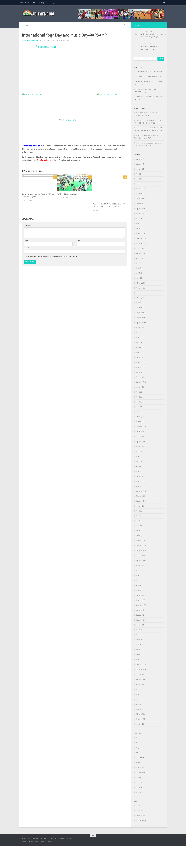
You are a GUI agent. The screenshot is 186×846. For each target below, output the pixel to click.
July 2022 (139, 263)
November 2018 (141, 372)
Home (34, 3)
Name (26, 240)
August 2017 (140, 446)
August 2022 (140, 258)
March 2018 (139, 412)
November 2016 (141, 491)
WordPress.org (141, 820)
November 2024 (141, 159)
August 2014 (140, 625)
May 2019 (139, 342)
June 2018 (139, 397)
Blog (137, 747)
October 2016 (140, 496)
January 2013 (140, 719)
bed (137, 743)
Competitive (140, 757)
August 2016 (140, 506)
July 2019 (139, 332)
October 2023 (140, 204)
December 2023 (141, 194)
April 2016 (139, 526)
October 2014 (140, 615)
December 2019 (141, 308)
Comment (27, 225)
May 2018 (139, 402)
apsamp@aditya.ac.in (31, 41)
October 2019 (140, 318)
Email (79, 240)
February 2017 (140, 476)
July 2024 (139, 174)
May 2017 (139, 461)
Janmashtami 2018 (142, 135)
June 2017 (139, 456)
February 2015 (140, 595)
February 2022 (140, 283)
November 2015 (141, 551)
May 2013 (139, 699)
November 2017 (141, 432)
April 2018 (139, 407)
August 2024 (140, 169)
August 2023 (140, 214)
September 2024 (141, 164)
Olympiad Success (142, 120)
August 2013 (140, 684)
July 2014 (139, 630)
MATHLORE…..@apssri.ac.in (67, 194)
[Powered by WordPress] (29, 841)
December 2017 (141, 427)
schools (25, 25)
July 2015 (139, 570)
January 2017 (140, 481)
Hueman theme (46, 841)
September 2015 (141, 560)
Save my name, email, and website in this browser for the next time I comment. (52, 256)
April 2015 (139, 585)
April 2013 (139, 704)
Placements (139, 787)
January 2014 (140, 660)
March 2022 (139, 278)
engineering (140, 767)
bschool (138, 752)
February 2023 (140, 228)
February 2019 (140, 357)
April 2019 (139, 347)
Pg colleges (139, 782)
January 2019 (140, 362)
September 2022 (141, 253)
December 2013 (141, 665)
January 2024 (140, 189)
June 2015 (139, 575)
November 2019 (141, 313)
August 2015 (140, 565)
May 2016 (139, 521)
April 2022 (139, 273)
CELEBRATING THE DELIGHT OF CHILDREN (149, 72)
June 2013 (139, 694)
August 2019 (140, 328)
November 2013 (141, 669)
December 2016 (141, 486)
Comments (141, 816)
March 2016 (139, 531)
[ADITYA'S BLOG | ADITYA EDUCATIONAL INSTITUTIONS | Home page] (38, 13)
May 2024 (139, 179)
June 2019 (139, 337)
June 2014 (139, 635)
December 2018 (141, 367)
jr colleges (139, 777)
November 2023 (141, 199)
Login (53, 3)
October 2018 (140, 377)
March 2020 (139, 293)
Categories (43, 3)
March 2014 (139, 650)
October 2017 (140, 437)
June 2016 (139, 516)
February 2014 (140, 655)
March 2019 (139, 352)
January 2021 (140, 288)
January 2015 (140, 600)
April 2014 (139, 645)
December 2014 (141, 605)
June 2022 (139, 268)
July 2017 (139, 451)
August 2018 (140, 387)
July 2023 (139, 219)
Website (26, 248)
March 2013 (139, 709)
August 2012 (140, 724)
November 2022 (141, 243)
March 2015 (139, 590)
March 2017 (139, 471)
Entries (139, 811)
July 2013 (139, 689)
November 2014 (141, 610)
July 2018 (139, 392)
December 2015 (141, 546)
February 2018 (140, 417)
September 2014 (141, 620)
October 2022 (140, 248)
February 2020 (140, 298)
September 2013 (141, 679)
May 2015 (139, 580)
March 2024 (139, 184)
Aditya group (24, 3)
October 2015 (140, 555)
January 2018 (140, 422)
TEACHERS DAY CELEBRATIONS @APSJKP (149, 77)
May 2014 (139, 640)
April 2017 (139, 466)
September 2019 (141, 323)
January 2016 (140, 541)
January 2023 (140, 233)
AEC (137, 738)
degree (138, 762)
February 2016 (140, 536)
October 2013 (140, 674)
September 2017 (141, 442)
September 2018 (141, 382)
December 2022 (141, 238)
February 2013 (140, 714)
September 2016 (141, 501)
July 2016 (139, 511)
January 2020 (140, 303)
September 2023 (141, 209)
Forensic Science (141, 772)
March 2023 (139, 223)
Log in (138, 806)
